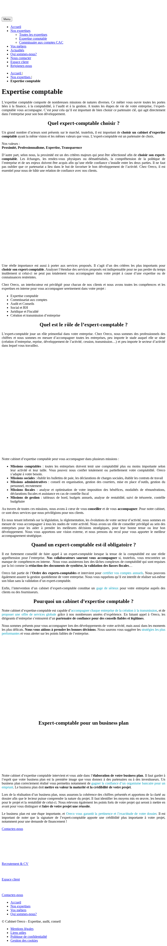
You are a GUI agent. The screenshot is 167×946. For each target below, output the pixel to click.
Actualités (17, 50)
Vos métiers (18, 46)
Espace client (19, 62)
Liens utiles (18, 933)
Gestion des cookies (24, 940)
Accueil (15, 27)
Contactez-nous (12, 829)
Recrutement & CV (15, 864)
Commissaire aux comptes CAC (41, 42)
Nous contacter (20, 58)
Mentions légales (21, 929)
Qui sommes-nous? (23, 54)
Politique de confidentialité (28, 936)
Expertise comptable (33, 38)
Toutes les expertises (33, 34)
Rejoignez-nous (21, 66)
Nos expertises (20, 31)
